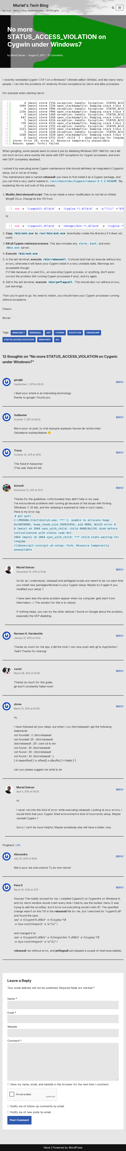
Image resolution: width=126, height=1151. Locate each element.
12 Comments (55, 55)
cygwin (59, 332)
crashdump (92, 332)
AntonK (19, 485)
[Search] (113, 7)
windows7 (45, 339)
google (18, 379)
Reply (120, 382)
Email (11, 1012)
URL (18, 845)
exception (75, 332)
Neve (47, 1147)
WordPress (75, 1147)
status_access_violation (19, 339)
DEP (48, 332)
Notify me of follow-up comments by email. (37, 1106)
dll (58, 339)
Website (12, 1026)
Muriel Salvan (18, 55)
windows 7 (18, 332)
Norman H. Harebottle (28, 633)
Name (12, 998)
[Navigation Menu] (120, 7)
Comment (14, 1040)
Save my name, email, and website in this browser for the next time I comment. (59, 1084)
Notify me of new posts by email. (30, 1112)
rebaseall (36, 332)
